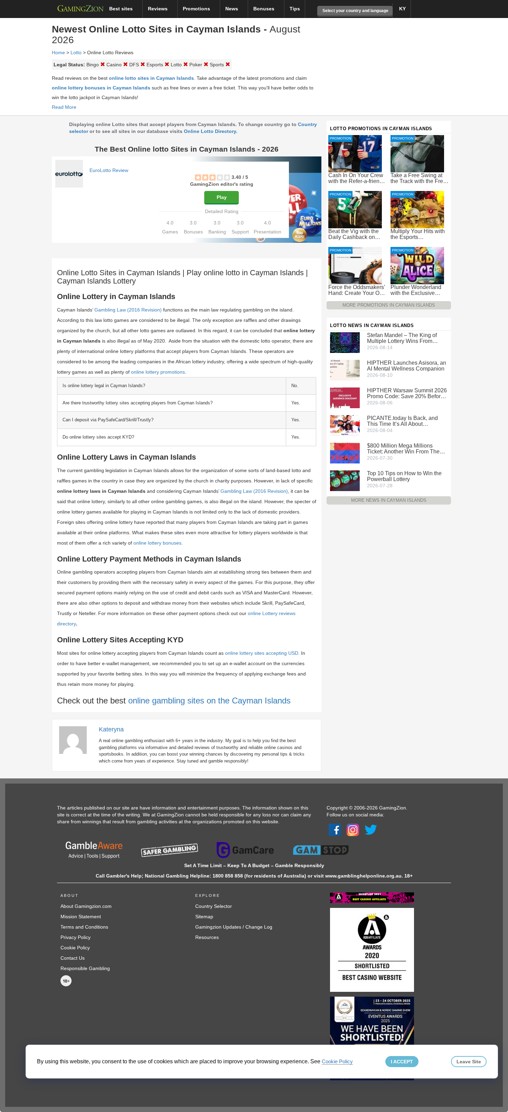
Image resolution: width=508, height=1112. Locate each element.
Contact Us (72, 958)
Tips (295, 8)
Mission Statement (80, 916)
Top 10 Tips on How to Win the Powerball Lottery (404, 476)
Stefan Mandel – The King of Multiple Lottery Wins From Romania (402, 338)
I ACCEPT (402, 1061)
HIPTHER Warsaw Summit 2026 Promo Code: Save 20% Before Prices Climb (407, 393)
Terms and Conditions (84, 927)
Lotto (76, 52)
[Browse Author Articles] (76, 739)
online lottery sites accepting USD (261, 653)
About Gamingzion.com (86, 906)
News (232, 8)
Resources (207, 937)
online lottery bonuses (157, 543)
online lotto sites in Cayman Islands (151, 78)
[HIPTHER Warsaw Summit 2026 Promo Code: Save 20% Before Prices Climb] (345, 397)
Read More (64, 107)
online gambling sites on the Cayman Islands (209, 700)
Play (222, 197)
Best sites (121, 8)
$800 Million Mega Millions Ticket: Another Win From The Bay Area (403, 448)
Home (58, 52)
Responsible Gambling (85, 968)
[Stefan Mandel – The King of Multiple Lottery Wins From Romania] (345, 342)
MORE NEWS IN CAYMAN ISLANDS (388, 500)
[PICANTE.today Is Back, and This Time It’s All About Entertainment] (345, 425)
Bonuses (264, 8)
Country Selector (213, 906)
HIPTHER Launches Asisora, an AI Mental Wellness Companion (406, 366)
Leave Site (469, 1061)
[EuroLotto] (69, 174)
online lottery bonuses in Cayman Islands (101, 87)
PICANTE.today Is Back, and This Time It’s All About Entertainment (402, 421)
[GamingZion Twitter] (371, 829)
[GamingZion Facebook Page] (335, 829)
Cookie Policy (75, 947)
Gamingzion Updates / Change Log (233, 927)
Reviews (158, 8)
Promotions (197, 8)
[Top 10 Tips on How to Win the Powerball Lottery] (345, 480)
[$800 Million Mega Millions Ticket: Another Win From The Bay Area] (345, 452)
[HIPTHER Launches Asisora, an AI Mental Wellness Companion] (345, 369)
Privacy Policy (75, 937)
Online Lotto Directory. (210, 131)
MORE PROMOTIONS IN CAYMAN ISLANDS (388, 305)
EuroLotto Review (109, 170)
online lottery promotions (158, 372)
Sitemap (204, 916)
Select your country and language (354, 10)
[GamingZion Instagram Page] (353, 829)
